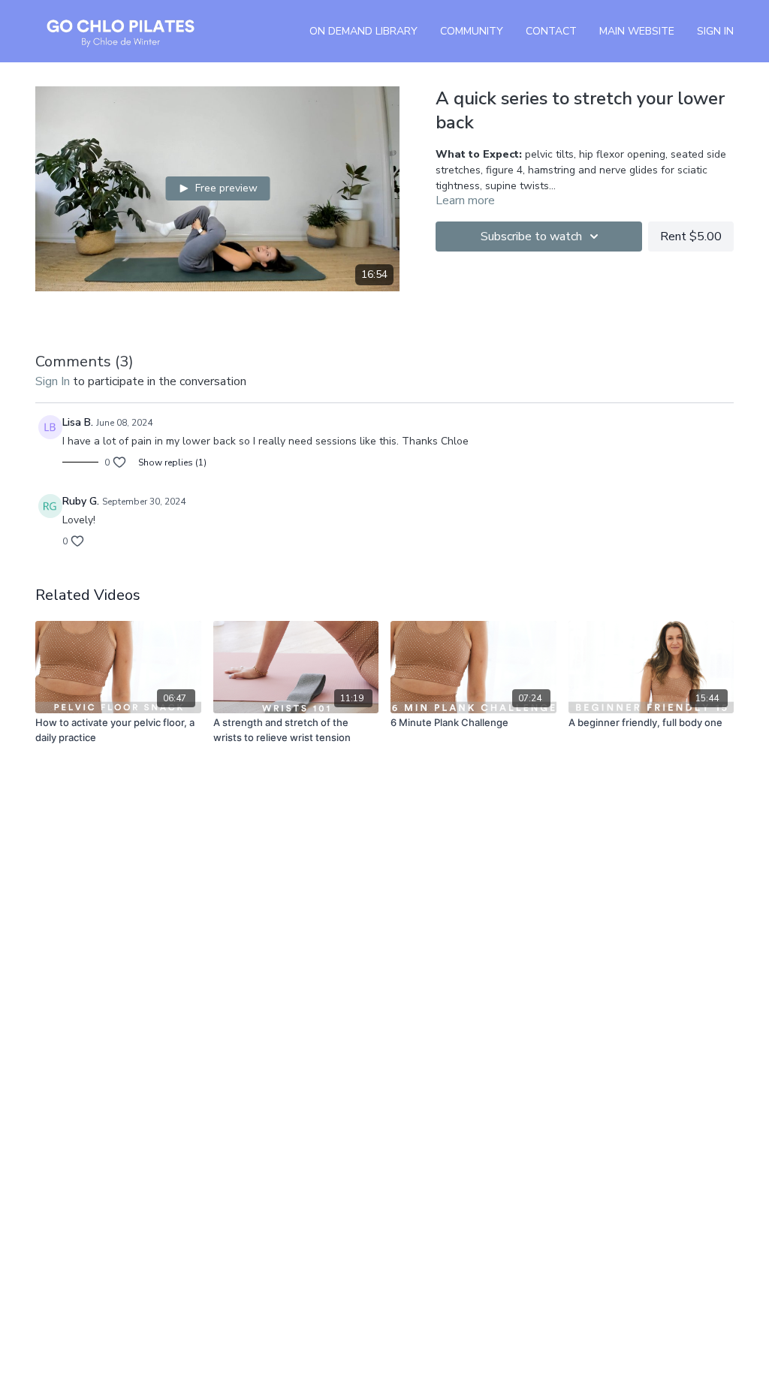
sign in (52, 381)
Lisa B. (77, 422)
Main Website (636, 31)
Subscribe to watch (531, 236)
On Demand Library (363, 31)
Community (471, 31)
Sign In (715, 31)
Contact (551, 31)
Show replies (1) (172, 462)
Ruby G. (80, 501)
